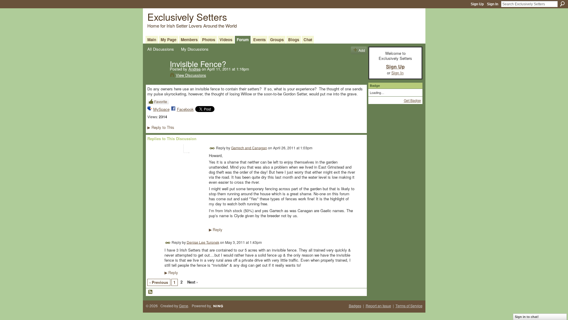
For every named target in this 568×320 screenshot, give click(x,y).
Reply (215, 229)
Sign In (492, 4)
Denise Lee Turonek (203, 241)
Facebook (185, 109)
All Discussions (160, 49)
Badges (355, 305)
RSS (150, 292)
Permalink (212, 148)
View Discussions (191, 75)
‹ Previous (158, 282)
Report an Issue (378, 305)
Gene (183, 305)
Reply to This (160, 127)
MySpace (161, 109)
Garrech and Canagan (249, 147)
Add (362, 50)
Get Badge (412, 100)
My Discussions (195, 49)
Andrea (194, 69)
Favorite (160, 101)
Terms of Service (409, 305)
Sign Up (477, 4)
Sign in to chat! (527, 317)
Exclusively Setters (187, 16)
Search (562, 4)
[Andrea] (156, 75)
